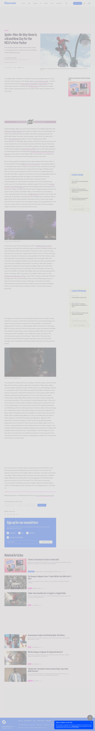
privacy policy (75, 726)
